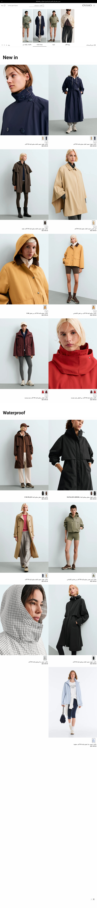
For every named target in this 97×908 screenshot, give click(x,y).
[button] (3, 5)
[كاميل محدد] (93, 222)
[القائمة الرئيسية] (94, 5)
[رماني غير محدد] (91, 392)
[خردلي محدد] (93, 307)
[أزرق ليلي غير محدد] (42, 575)
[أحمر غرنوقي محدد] (94, 392)
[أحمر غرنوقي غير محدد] (42, 392)
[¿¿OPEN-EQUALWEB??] (92, 899)
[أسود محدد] (94, 493)
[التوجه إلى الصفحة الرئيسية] (87, 5)
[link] (14, 5)
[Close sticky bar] (2, 1)
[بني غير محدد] (91, 493)
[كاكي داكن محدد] (93, 575)
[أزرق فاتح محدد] (93, 740)
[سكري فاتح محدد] (45, 658)
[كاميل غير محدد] (91, 138)
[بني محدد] (45, 222)
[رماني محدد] (46, 392)
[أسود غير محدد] (42, 493)
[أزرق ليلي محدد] (94, 138)
